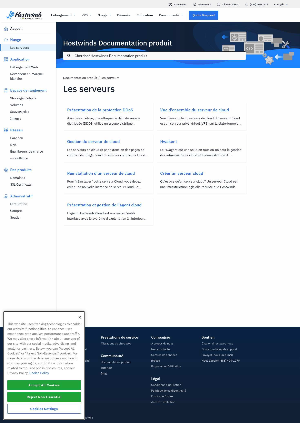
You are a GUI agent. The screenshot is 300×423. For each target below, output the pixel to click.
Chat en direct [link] (230, 4)
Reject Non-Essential (44, 397)
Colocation (145, 15)
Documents (204, 4)
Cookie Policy (39, 373)
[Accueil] (24, 15)
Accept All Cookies (44, 385)
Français (279, 4)
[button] (203, 15)
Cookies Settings (44, 409)
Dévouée (123, 15)
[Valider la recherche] (69, 56)
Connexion (180, 4)
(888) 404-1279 (259, 4)
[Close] (79, 317)
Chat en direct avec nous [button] (217, 343)
